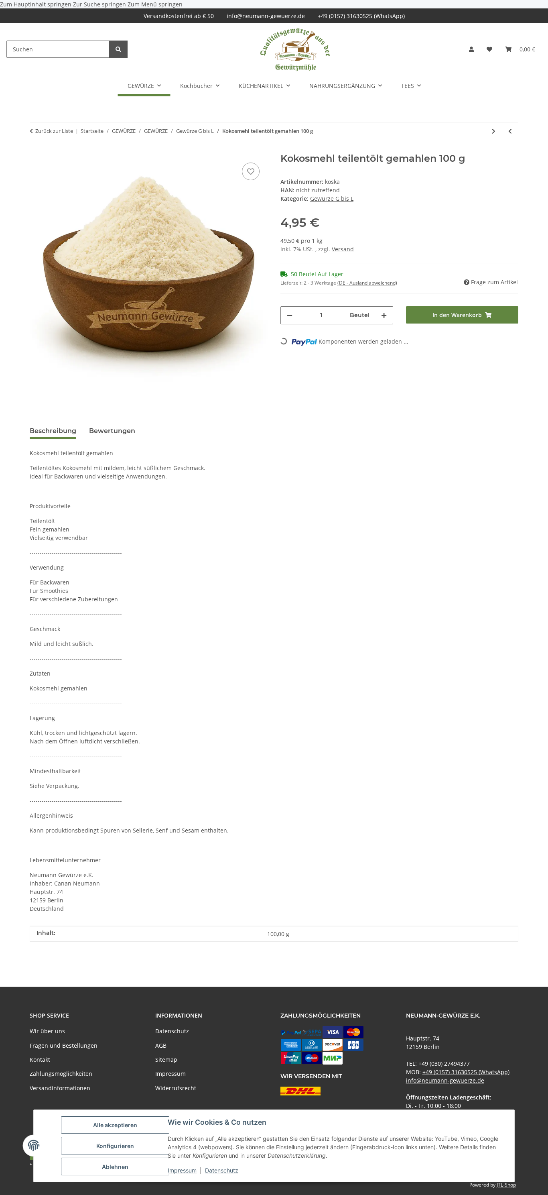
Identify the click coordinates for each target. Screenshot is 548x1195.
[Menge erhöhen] (384, 315)
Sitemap (166, 1059)
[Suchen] (118, 49)
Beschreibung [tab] (53, 431)
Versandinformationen (60, 1088)
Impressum (182, 1170)
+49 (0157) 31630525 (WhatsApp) (361, 16)
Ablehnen (115, 1166)
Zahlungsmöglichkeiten (61, 1073)
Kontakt (40, 1059)
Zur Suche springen (100, 4)
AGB (160, 1045)
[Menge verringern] (289, 315)
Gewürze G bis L (331, 198)
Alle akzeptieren (115, 1125)
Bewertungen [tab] (112, 431)
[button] (471, 49)
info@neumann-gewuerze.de (266, 16)
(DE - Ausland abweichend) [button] (367, 282)
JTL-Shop (506, 1184)
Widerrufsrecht (175, 1088)
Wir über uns (47, 1031)
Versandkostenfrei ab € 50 (179, 16)
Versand (343, 249)
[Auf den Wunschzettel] (251, 171)
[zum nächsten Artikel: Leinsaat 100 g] (493, 131)
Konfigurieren (115, 1145)
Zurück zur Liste (54, 130)
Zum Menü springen (155, 4)
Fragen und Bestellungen (63, 1045)
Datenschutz (221, 1170)
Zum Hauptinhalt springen (36, 4)
